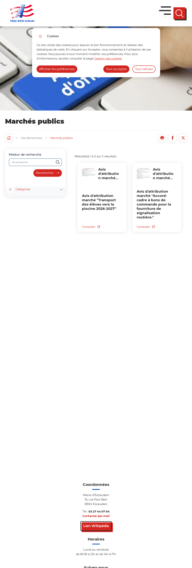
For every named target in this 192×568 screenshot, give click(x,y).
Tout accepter (116, 69)
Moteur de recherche (25, 154)
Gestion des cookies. (108, 58)
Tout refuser (144, 69)
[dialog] (96, 52)
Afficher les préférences (57, 69)
